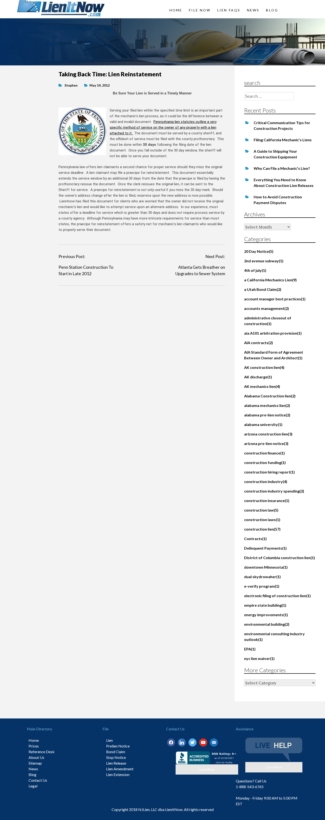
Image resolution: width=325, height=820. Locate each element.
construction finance (264, 453)
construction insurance (266, 500)
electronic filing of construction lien (277, 595)
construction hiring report (269, 472)
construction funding (265, 462)
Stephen (71, 85)
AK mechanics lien (262, 386)
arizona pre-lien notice (266, 443)
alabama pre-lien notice (267, 415)
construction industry (265, 481)
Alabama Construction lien (269, 396)
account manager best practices (274, 299)
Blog (272, 10)
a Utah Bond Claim (262, 289)
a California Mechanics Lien (270, 280)
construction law (261, 510)
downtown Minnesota (266, 567)
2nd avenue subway (263, 261)
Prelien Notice (118, 746)
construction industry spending (274, 491)
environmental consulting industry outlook (274, 636)
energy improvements (266, 614)
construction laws (262, 519)
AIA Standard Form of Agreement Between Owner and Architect (273, 355)
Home (175, 10)
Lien (109, 740)
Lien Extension (117, 774)
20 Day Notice (258, 251)
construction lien (262, 529)
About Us (36, 757)
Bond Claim (115, 751)
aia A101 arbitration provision (273, 333)
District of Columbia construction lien (279, 557)
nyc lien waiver (259, 658)
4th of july (255, 270)
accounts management (266, 308)
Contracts (255, 538)
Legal (33, 786)
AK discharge (258, 377)
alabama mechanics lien (267, 405)
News (253, 10)
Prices (34, 746)
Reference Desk (41, 751)
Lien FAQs (228, 10)
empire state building (265, 605)
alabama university (263, 424)
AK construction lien (264, 367)
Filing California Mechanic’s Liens (283, 139)
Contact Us (38, 780)
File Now (200, 10)
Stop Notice (116, 757)
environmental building (266, 624)
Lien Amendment (119, 768)
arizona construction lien (268, 434)
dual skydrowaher (262, 576)
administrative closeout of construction (267, 321)
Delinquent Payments (265, 548)
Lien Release (116, 763)
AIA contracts (258, 342)
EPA (250, 649)
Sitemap (35, 763)
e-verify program (261, 586)
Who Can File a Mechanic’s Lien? (282, 168)
